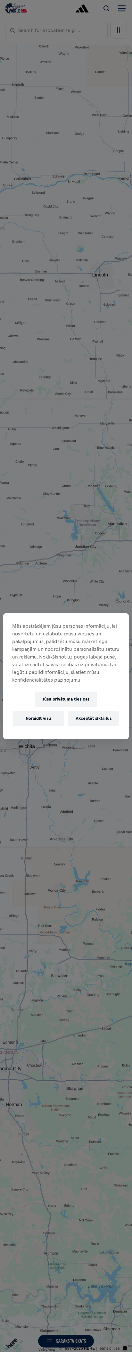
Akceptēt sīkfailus (93, 718)
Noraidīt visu (38, 718)
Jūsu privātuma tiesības (66, 699)
